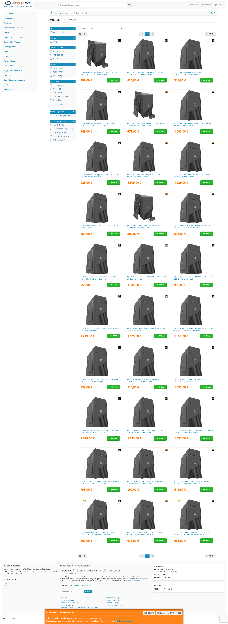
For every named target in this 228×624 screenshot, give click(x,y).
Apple (6, 85)
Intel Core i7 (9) (58, 85)
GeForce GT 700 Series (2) (63, 136)
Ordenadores (9, 13)
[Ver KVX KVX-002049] (100, 208)
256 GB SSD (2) (59, 59)
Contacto (207, 5)
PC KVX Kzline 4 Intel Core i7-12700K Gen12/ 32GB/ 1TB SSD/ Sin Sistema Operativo (193, 380)
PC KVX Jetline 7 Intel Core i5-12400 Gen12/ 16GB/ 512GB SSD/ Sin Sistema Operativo (99, 278)
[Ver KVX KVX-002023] (100, 412)
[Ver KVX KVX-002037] (194, 259)
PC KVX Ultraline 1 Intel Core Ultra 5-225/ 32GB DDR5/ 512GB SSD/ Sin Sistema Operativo (193, 431)
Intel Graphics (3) (59, 132)
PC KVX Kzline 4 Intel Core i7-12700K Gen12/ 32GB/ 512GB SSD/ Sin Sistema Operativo (99, 431)
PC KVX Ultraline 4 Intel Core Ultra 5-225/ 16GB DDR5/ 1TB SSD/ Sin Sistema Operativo (146, 482)
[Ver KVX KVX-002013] (147, 105)
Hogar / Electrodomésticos (14, 70)
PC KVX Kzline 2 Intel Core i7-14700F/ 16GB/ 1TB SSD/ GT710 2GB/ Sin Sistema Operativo (193, 329)
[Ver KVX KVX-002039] (147, 310)
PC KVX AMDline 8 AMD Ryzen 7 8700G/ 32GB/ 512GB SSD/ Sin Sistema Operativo (193, 176)
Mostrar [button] (210, 34)
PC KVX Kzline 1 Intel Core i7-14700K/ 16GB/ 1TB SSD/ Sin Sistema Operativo (146, 278)
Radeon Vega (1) (59, 140)
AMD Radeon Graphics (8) (63, 129)
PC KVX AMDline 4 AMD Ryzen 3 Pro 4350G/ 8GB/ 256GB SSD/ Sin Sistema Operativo (145, 73)
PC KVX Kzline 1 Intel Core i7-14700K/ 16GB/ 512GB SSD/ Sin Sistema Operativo (193, 278)
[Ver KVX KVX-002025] (100, 105)
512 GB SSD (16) (59, 51)
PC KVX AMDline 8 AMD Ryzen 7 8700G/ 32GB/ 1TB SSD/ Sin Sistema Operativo (145, 176)
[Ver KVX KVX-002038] (147, 259)
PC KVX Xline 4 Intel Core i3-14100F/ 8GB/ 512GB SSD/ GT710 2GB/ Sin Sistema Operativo (98, 534)
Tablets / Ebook (10, 61)
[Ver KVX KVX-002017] (194, 208)
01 (147, 34)
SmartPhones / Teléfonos (14, 28)
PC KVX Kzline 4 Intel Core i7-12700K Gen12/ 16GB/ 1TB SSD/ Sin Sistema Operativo (99, 380)
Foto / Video (8, 66)
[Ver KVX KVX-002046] (194, 54)
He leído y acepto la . (77, 585)
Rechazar (160, 613)
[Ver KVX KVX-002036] (147, 156)
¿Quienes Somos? (67, 605)
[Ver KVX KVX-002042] (100, 514)
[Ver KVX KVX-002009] (147, 208)
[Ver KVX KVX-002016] (147, 514)
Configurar (149, 613)
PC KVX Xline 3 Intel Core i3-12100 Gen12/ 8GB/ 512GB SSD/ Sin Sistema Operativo (191, 482)
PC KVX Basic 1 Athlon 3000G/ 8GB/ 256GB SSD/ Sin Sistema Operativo (99, 227)
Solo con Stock (58, 32)
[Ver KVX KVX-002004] (100, 54)
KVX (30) (56, 42)
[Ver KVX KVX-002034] (194, 105)
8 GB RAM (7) (58, 76)
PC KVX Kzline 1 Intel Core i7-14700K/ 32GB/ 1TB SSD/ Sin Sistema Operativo (100, 329)
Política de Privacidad (134, 580)
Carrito (220, 5)
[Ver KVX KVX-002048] (147, 54)
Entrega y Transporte (114, 605)
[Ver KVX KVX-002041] (194, 310)
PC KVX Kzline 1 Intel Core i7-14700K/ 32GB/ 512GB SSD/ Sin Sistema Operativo (146, 329)
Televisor (7, 32)
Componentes (9, 18)
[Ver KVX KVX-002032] (147, 412)
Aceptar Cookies (174, 613)
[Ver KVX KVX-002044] (100, 463)
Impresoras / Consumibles (14, 37)
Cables (6, 51)
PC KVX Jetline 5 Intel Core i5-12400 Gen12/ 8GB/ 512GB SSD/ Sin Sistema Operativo (192, 227)
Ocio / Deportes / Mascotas (14, 80)
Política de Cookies (124, 621)
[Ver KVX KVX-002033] (100, 156)
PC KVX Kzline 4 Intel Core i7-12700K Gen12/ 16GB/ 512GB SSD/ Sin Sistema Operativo (146, 380)
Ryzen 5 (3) (57, 100)
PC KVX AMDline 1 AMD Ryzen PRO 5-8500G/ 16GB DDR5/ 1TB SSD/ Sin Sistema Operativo (99, 73)
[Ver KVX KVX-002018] (100, 259)
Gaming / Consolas (11, 47)
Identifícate (193, 5)
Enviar (87, 591)
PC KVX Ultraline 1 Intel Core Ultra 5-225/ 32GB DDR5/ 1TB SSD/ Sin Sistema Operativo (146, 431)
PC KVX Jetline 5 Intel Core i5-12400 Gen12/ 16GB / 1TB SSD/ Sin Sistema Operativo (145, 227)
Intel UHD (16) (58, 125)
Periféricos (8, 56)
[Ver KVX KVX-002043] (194, 514)
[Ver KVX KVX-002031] (194, 412)
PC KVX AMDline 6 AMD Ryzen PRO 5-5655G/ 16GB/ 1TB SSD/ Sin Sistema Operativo (146, 124)
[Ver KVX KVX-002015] (194, 463)
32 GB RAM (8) (58, 72)
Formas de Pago (112, 603)
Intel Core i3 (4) (58, 92)
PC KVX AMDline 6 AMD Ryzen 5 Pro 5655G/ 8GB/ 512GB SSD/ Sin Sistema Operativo (98, 124)
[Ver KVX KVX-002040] (100, 310)
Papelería (7, 75)
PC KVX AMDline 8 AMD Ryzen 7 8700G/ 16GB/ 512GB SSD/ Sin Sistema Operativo (100, 176)
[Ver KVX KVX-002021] (147, 361)
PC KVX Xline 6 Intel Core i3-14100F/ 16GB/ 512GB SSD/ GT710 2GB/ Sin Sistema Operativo (192, 534)
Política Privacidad (67, 600)
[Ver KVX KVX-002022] (100, 361)
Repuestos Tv (9, 89)
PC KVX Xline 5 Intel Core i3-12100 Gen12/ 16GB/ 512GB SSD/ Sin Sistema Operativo (145, 534)
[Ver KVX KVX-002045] (147, 463)
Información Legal (113, 598)
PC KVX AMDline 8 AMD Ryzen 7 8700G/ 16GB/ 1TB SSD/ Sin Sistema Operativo (192, 124)
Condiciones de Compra (69, 603)
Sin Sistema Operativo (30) (63, 115)
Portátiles (7, 23)
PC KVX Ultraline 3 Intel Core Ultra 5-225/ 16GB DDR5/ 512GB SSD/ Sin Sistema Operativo (100, 482)
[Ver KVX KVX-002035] (194, 156)
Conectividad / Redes (12, 42)
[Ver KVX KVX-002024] (194, 361)
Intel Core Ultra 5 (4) (60, 96)
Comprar (113, 80)
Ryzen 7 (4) (57, 89)
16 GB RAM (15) (59, 68)
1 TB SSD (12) (58, 55)
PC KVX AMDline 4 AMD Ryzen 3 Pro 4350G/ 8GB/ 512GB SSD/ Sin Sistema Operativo (192, 73)
